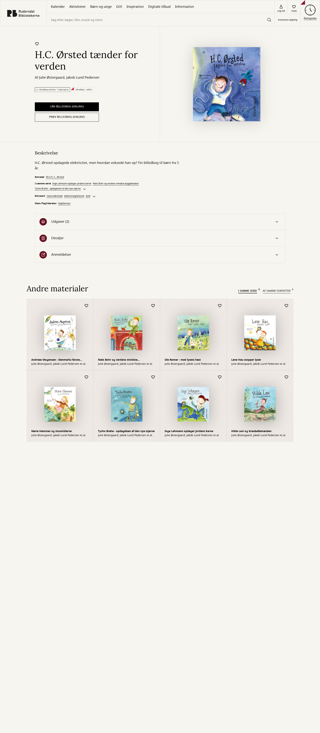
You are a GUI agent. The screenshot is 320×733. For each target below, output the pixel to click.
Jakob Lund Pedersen (82, 77)
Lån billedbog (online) (67, 106)
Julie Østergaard (51, 77)
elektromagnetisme (74, 196)
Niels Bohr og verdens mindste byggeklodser (116, 183)
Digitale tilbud (159, 6)
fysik (88, 196)
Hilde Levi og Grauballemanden (251, 431)
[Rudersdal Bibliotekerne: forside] (23, 13)
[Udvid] (84, 189)
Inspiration (135, 6)
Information (184, 6)
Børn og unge (101, 6)
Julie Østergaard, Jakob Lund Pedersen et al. (58, 364)
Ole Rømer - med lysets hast (183, 360)
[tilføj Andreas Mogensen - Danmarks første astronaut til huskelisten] (86, 305)
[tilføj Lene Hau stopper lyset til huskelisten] (286, 305)
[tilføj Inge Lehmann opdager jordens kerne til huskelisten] (220, 377)
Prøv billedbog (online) (67, 117)
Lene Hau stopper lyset (246, 360)
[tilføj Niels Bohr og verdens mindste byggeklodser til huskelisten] (153, 305)
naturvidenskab (55, 196)
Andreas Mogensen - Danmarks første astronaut (55, 360)
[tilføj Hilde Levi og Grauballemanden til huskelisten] (286, 377)
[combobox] (160, 20)
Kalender (58, 6)
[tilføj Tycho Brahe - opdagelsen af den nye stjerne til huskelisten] (153, 377)
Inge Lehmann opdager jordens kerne (71, 183)
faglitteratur (64, 203)
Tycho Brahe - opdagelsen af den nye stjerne (58, 188)
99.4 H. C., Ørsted (55, 177)
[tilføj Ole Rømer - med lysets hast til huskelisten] (220, 305)
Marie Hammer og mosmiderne (51, 431)
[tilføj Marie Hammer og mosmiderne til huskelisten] (86, 377)
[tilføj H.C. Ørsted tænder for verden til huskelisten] (37, 44)
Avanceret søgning (287, 20)
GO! (119, 6)
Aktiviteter (77, 6)
